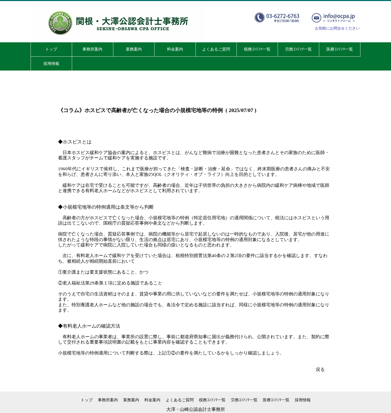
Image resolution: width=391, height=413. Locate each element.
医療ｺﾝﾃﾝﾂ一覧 (276, 400)
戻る (320, 369)
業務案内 (131, 400)
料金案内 (152, 400)
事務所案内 (108, 400)
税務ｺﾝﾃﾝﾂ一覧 (212, 400)
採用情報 (303, 400)
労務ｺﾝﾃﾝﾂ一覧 (244, 400)
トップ (87, 400)
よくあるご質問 (180, 400)
